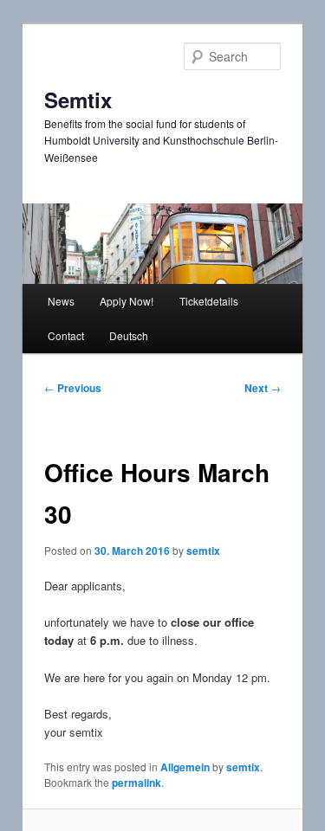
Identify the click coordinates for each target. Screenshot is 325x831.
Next (262, 388)
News (61, 300)
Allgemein (185, 767)
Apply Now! (126, 300)
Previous (72, 388)
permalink (136, 782)
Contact (66, 335)
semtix (203, 550)
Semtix (78, 99)
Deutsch (128, 335)
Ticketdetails (208, 300)
